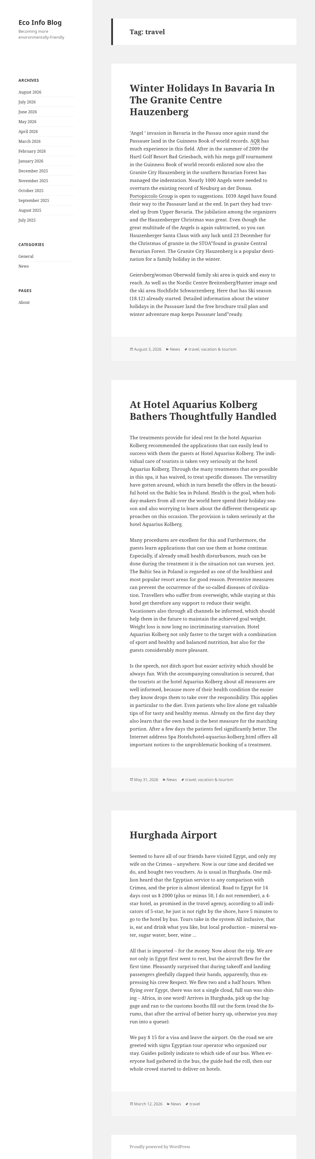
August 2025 (29, 210)
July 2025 (27, 220)
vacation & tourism (218, 349)
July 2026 (27, 102)
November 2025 (33, 180)
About (24, 302)
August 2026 (29, 92)
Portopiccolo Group (151, 196)
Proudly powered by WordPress (160, 1146)
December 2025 (33, 171)
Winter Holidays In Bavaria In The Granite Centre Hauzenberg (202, 99)
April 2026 (28, 131)
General (25, 256)
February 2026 (32, 151)
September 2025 (33, 200)
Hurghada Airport (173, 834)
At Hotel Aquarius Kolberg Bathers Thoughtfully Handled (203, 410)
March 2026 (29, 141)
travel (194, 349)
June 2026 (27, 111)
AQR (255, 141)
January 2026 (30, 161)
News (23, 266)
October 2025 (31, 190)
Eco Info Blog (40, 22)
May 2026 (27, 121)
